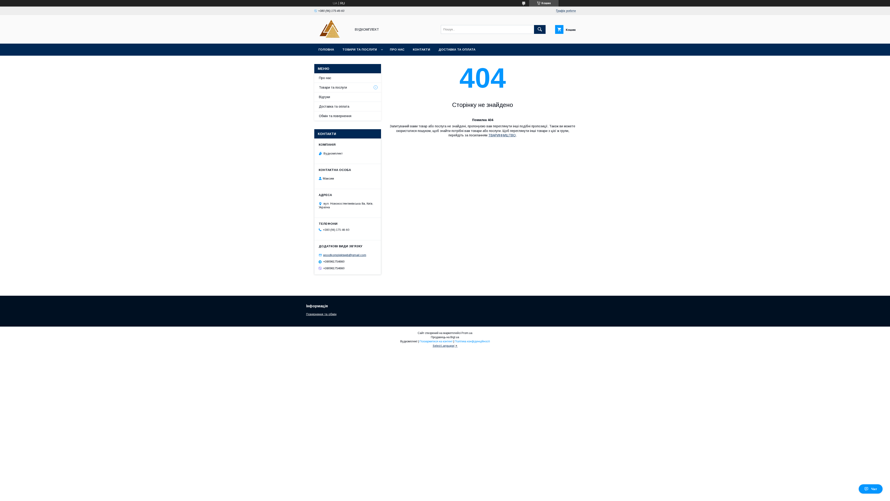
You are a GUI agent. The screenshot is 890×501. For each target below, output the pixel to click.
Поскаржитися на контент (436, 341)
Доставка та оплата (457, 49)
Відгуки (324, 97)
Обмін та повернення (335, 116)
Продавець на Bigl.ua (445, 337)
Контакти (421, 49)
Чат (874, 489)
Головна (326, 49)
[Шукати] (540, 29)
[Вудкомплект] (331, 37)
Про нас (397, 49)
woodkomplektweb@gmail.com (344, 255)
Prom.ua (466, 333)
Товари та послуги (359, 49)
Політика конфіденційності (472, 341)
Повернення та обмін (321, 314)
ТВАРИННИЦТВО (502, 135)
